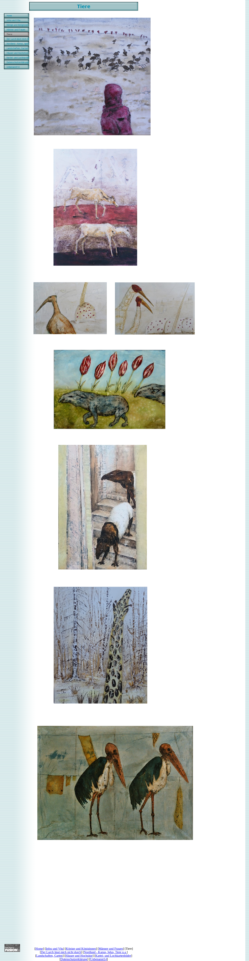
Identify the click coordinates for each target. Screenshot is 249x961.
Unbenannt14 (98, 959)
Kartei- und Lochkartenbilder (113, 955)
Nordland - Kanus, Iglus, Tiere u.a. (105, 952)
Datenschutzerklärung (73, 959)
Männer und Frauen (111, 948)
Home (39, 948)
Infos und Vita (54, 948)
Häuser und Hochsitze (79, 955)
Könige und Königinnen (81, 948)
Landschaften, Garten (49, 955)
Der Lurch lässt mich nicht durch (61, 952)
